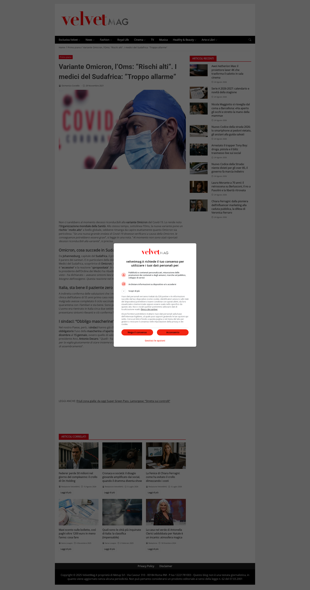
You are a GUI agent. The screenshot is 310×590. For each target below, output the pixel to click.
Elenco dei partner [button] (149, 309)
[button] (155, 291)
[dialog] (155, 295)
